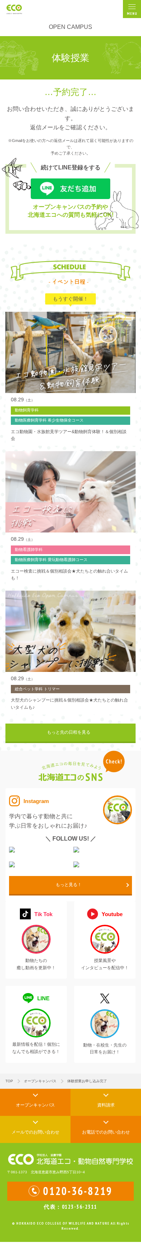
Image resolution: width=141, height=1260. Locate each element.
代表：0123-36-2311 (70, 1206)
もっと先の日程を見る (68, 732)
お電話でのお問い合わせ (106, 1132)
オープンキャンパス (40, 1081)
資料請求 (106, 1105)
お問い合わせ (35, 1132)
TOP (9, 1081)
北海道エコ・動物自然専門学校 (18, 9)
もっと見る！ (69, 884)
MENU (132, 13)
